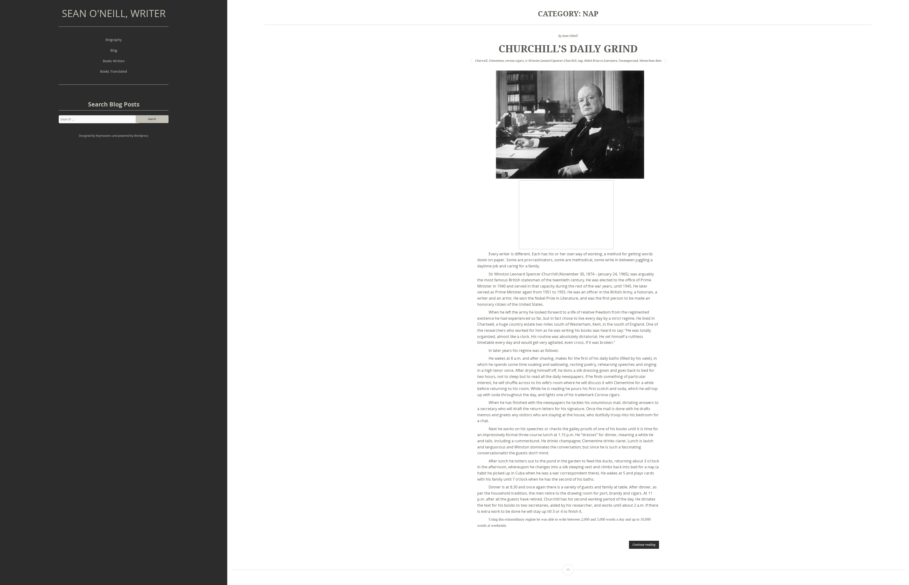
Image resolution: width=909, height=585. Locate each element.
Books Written (114, 61)
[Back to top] (568, 569)
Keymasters (103, 135)
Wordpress (141, 135)
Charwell (481, 60)
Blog (113, 50)
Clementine (496, 60)
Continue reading (644, 544)
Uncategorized (628, 60)
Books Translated (113, 71)
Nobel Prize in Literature (600, 60)
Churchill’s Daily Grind (568, 48)
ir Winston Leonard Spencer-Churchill (550, 60)
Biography (114, 39)
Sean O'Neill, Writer (114, 13)
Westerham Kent (650, 60)
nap (580, 60)
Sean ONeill (570, 36)
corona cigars (514, 60)
